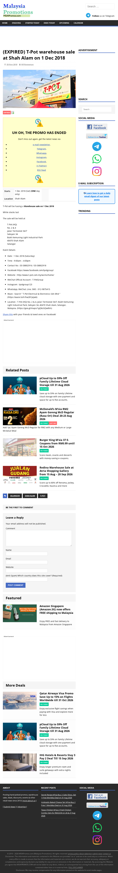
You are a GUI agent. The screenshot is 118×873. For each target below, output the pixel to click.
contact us (107, 853)
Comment (10, 528)
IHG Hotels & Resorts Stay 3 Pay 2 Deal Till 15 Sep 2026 (57, 756)
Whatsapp (41, 153)
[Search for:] (99, 6)
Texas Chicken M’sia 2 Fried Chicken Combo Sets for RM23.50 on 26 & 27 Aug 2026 (58, 813)
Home (4, 23)
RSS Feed (41, 170)
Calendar (78, 23)
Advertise (22, 806)
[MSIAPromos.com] (59, 10)
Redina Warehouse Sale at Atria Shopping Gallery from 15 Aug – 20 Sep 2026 (57, 471)
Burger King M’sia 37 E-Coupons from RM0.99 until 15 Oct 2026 (57, 443)
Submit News (9, 806)
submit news (97, 853)
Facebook (41, 161)
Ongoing (16, 23)
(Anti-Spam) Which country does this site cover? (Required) (34, 575)
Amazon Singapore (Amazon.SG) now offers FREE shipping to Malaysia (56, 609)
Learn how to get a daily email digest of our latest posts (97, 196)
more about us (29, 800)
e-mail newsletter (41, 144)
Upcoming (64, 23)
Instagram (41, 157)
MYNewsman (27, 64)
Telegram (41, 148)
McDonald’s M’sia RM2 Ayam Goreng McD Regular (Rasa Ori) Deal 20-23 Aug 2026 (57, 414)
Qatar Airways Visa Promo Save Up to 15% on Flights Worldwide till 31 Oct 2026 (56, 697)
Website (10, 567)
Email (8, 558)
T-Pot (42, 496)
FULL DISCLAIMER (75, 867)
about (81, 853)
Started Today (32, 23)
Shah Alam (30, 496)
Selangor (15, 496)
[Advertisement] (59, 36)
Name (9, 550)
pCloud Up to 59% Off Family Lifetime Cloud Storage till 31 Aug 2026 (55, 381)
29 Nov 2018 (12, 64)
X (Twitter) (42, 165)
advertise (88, 853)
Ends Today (49, 23)
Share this (8, 314)
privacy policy (73, 853)
